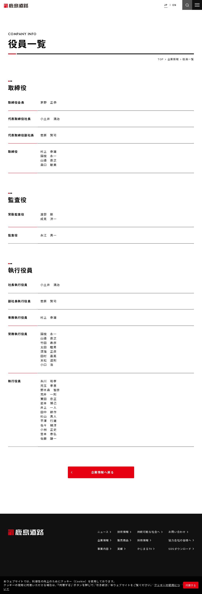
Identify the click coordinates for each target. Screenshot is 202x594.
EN (174, 5)
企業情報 (103, 540)
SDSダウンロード (179, 549)
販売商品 (123, 540)
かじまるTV (144, 549)
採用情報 (143, 540)
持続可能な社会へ (148, 532)
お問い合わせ (177, 532)
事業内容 (103, 549)
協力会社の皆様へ (179, 540)
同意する (191, 585)
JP (165, 5)
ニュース (103, 532)
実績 (120, 549)
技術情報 (123, 532)
